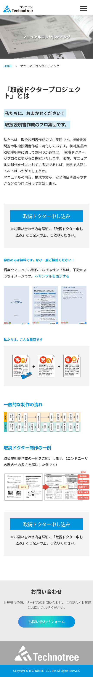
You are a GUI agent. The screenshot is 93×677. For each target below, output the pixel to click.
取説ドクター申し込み (46, 215)
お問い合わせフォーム (46, 621)
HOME (8, 66)
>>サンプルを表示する (51, 276)
